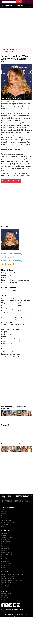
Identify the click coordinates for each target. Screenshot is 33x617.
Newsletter (4, 515)
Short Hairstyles (6, 539)
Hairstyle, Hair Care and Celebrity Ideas (12, 574)
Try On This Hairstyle (11, 181)
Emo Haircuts (5, 561)
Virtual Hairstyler (6, 593)
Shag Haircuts (5, 559)
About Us (4, 509)
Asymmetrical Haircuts (7, 554)
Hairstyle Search (6, 565)
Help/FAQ (4, 526)
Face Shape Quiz (6, 595)
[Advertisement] (16, 28)
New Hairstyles (5, 533)
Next (29, 82)
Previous (3, 82)
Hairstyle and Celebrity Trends (10, 576)
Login (31, 1)
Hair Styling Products (7, 578)
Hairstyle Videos (6, 587)
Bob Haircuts (5, 546)
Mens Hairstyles (6, 563)
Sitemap (3, 513)
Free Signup (4, 600)
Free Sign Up (26, 1)
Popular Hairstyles (6, 535)
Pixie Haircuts (5, 548)
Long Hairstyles (5, 544)
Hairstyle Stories (6, 567)
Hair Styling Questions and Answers (11, 580)
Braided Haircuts (6, 556)
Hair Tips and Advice (7, 582)
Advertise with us (6, 520)
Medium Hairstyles (6, 541)
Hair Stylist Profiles (6, 585)
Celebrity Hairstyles (7, 537)
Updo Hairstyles (6, 550)
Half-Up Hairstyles (6, 552)
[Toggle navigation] (29, 6)
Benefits (3, 511)
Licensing (4, 518)
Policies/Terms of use (7, 522)
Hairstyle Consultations (8, 597)
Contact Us (4, 524)
